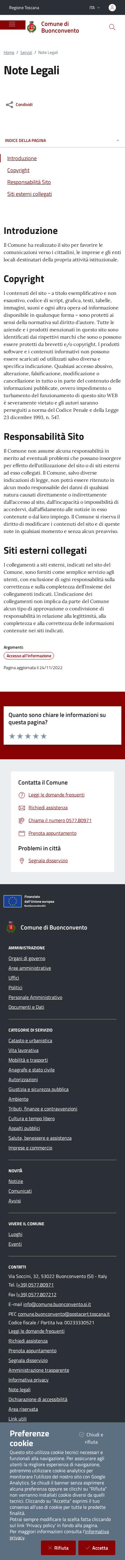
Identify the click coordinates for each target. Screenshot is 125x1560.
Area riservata (23, 1409)
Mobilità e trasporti (28, 1060)
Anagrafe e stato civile (31, 1069)
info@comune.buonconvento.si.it (57, 1304)
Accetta (103, 1547)
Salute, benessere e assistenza (40, 1138)
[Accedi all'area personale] (112, 7)
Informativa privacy (28, 1379)
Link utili (17, 1418)
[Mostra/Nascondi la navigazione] (12, 24)
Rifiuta (65, 1547)
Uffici (13, 977)
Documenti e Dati (26, 1007)
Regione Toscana (24, 7)
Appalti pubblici (24, 1128)
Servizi (26, 52)
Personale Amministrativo (35, 997)
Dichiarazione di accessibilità (37, 1399)
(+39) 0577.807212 (36, 1294)
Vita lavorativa (23, 1050)
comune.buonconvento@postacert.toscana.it (64, 1314)
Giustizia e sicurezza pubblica (38, 1089)
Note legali (19, 1389)
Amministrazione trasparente (38, 1370)
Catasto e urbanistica (30, 1040)
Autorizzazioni (23, 1079)
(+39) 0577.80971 (35, 1284)
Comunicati (20, 1191)
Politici (15, 987)
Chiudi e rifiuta (99, 1438)
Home (9, 52)
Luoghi (15, 1234)
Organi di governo (26, 958)
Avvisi (14, 1200)
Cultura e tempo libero (31, 1118)
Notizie (15, 1181)
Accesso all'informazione (29, 655)
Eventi (15, 1244)
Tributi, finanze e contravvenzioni (42, 1108)
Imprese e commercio (30, 1147)
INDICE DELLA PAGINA (25, 140)
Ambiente (18, 1099)
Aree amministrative (29, 968)
